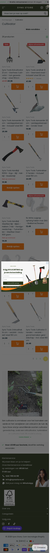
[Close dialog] (47, 263)
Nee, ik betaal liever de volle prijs (13, 286)
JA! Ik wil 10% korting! (13, 283)
